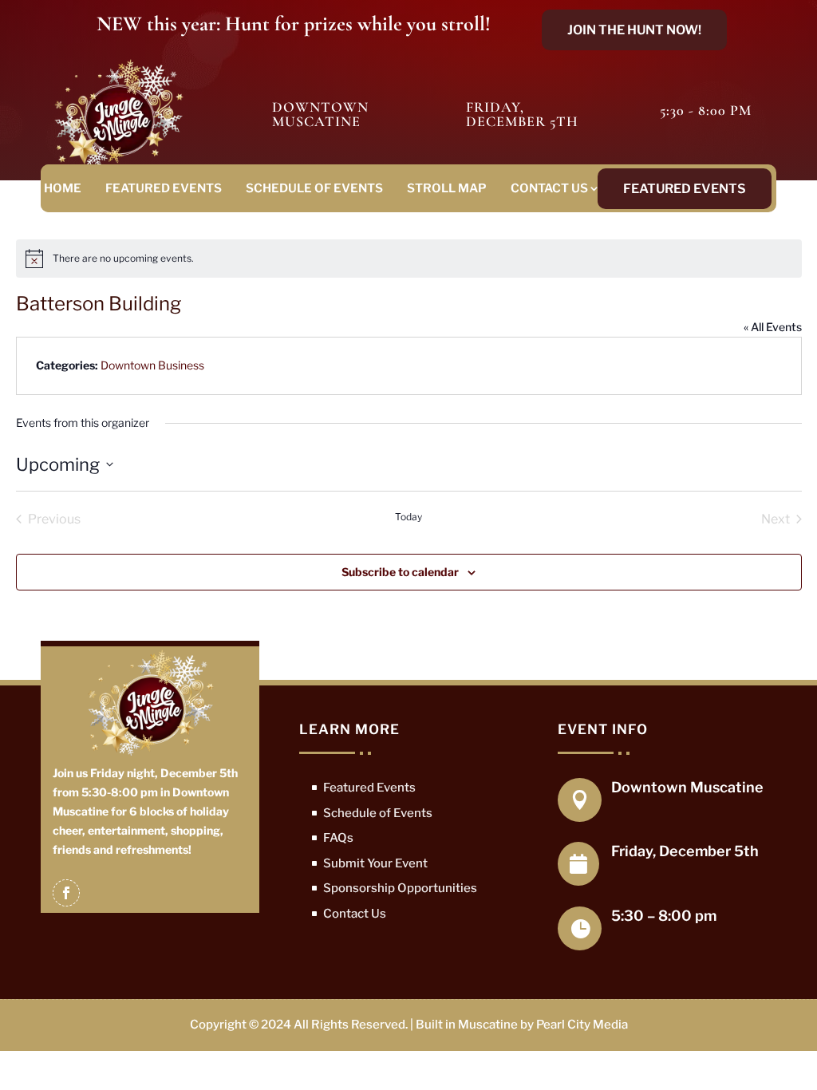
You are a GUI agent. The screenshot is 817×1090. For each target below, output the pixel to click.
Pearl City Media (582, 1024)
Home (62, 188)
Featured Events (163, 188)
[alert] (409, 258)
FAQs (338, 838)
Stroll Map (447, 188)
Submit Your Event (375, 863)
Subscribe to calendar (400, 572)
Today (408, 517)
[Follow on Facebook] (66, 892)
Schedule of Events (314, 188)
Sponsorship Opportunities (400, 888)
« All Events (773, 327)
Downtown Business (152, 365)
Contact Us (549, 188)
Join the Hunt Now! (634, 30)
